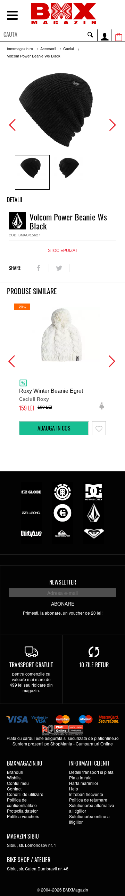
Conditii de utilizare (25, 794)
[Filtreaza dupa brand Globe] (31, 491)
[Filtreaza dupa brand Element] (62, 491)
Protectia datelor (22, 811)
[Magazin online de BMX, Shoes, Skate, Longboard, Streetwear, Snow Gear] (63, 13)
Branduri (15, 772)
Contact (14, 788)
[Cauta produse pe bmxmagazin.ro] (90, 34)
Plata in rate (80, 777)
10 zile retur (94, 665)
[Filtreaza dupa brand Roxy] (93, 533)
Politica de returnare (88, 800)
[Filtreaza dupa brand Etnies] (62, 512)
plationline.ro (106, 738)
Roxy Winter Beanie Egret (51, 391)
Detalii (14, 200)
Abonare (62, 603)
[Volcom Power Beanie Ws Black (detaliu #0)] (32, 172)
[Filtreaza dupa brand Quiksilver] (62, 533)
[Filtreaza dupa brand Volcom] (93, 512)
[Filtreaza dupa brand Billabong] (31, 512)
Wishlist (14, 777)
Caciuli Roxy (34, 399)
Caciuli (68, 48)
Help (73, 788)
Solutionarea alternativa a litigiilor (91, 808)
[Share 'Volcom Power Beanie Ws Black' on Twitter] (59, 268)
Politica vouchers (23, 816)
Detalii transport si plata (91, 772)
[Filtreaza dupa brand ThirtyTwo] (31, 533)
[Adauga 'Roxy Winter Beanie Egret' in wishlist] (99, 428)
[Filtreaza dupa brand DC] (93, 491)
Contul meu (18, 783)
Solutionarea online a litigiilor (89, 819)
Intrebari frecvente (86, 794)
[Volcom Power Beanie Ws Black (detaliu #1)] (69, 172)
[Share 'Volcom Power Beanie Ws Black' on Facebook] (38, 268)
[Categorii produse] (12, 16)
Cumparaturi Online (94, 743)
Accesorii (48, 48)
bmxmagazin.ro (20, 48)
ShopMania (61, 743)
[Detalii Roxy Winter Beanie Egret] (62, 335)
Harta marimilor (83, 783)
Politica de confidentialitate (22, 802)
